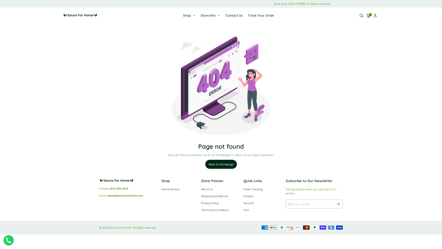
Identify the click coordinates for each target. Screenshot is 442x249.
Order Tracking (253, 189)
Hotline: (113, 188)
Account (248, 203)
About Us (207, 189)
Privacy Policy (210, 203)
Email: (121, 195)
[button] (368, 15)
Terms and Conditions (215, 210)
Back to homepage (221, 164)
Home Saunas (170, 189)
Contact (248, 196)
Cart (246, 210)
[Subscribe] (338, 204)
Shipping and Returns (214, 196)
